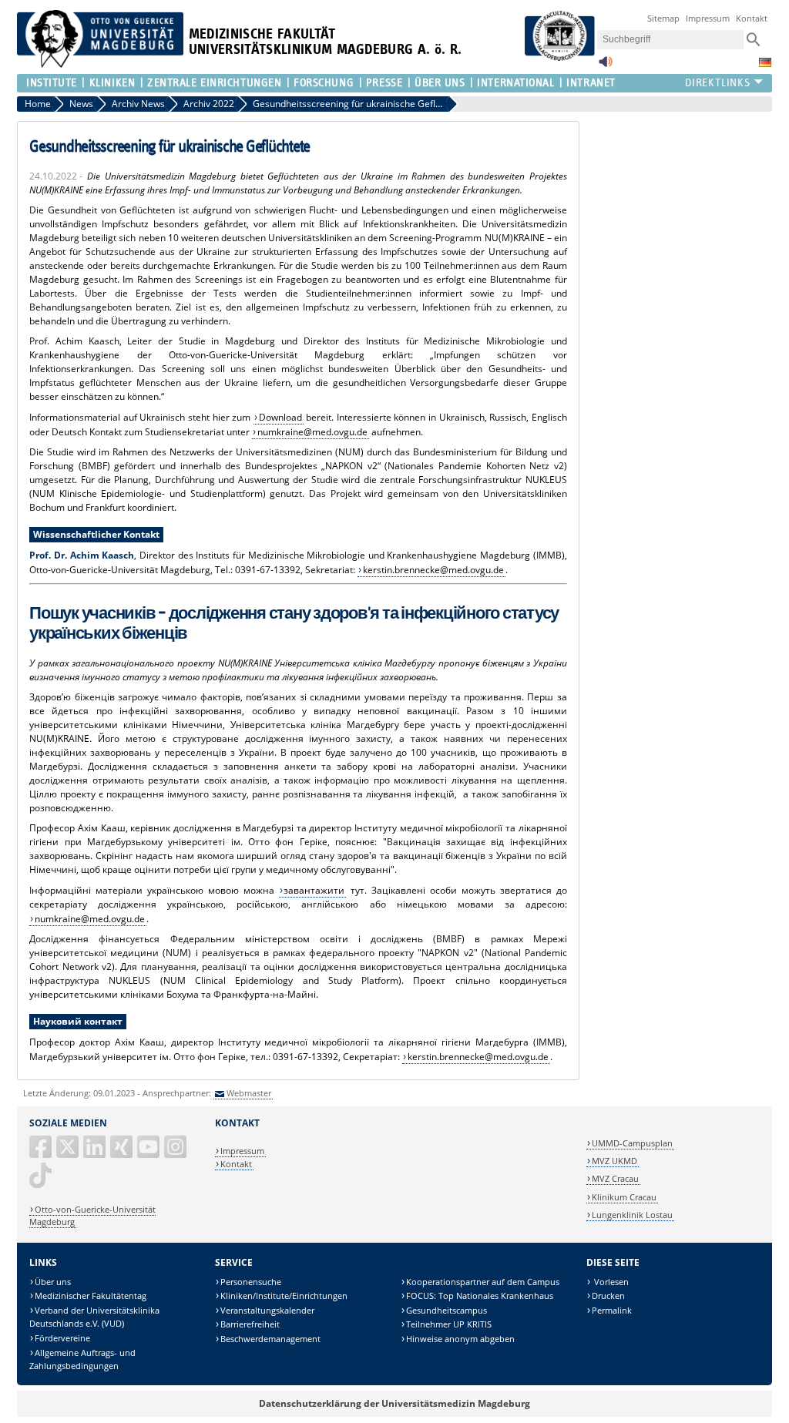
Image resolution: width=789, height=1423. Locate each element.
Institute (51, 83)
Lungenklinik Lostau (632, 1214)
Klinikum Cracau (624, 1197)
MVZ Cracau (615, 1178)
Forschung (324, 83)
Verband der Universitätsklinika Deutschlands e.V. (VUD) (94, 1317)
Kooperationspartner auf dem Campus (482, 1281)
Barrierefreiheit (250, 1324)
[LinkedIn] (95, 1153)
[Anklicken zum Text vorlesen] (605, 65)
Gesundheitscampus (446, 1310)
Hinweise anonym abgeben (460, 1338)
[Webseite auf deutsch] (765, 62)
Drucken (608, 1295)
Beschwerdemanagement (270, 1338)
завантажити (314, 890)
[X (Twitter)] (68, 1153)
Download (280, 417)
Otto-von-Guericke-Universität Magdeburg (92, 1215)
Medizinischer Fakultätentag (90, 1295)
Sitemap (663, 18)
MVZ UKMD (614, 1160)
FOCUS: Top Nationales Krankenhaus (479, 1295)
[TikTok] (41, 1181)
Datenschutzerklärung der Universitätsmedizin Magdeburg (394, 1403)
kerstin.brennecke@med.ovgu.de (433, 569)
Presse (384, 83)
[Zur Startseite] (100, 64)
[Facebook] (41, 1153)
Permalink (612, 1310)
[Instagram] (176, 1153)
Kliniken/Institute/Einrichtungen (283, 1295)
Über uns (53, 1281)
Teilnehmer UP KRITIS (449, 1324)
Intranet (590, 83)
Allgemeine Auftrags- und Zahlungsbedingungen (82, 1359)
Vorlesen (610, 1281)
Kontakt (751, 18)
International (515, 83)
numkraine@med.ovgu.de (312, 431)
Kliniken (112, 83)
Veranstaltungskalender (267, 1310)
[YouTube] (149, 1153)
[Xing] (122, 1153)
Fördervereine (62, 1338)
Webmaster (249, 1093)
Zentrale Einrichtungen (214, 83)
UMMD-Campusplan (632, 1143)
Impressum (708, 18)
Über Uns (440, 83)
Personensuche (250, 1281)
